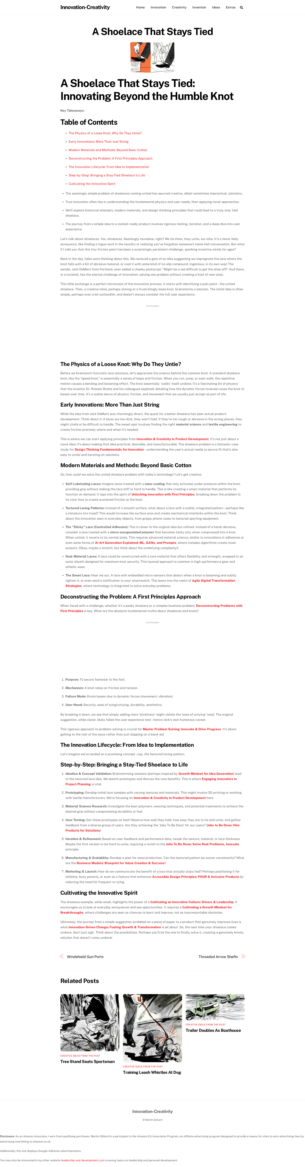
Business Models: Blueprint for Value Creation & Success (121, 863)
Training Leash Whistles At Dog (152, 1072)
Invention (199, 7)
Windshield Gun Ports (85, 957)
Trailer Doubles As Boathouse (213, 1030)
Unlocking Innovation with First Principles (163, 494)
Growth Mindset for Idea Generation (206, 774)
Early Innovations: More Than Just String (99, 141)
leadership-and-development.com (82, 1160)
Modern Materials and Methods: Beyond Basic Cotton (108, 150)
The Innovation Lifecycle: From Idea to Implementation (109, 167)
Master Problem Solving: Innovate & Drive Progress (182, 729)
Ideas (216, 7)
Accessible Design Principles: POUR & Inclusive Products (195, 877)
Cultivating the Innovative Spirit (92, 184)
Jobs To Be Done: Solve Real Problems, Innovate (202, 844)
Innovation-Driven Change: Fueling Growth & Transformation (115, 927)
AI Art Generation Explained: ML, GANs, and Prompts (135, 543)
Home (140, 7)
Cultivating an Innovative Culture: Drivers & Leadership (192, 902)
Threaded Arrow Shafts (218, 957)
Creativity (179, 7)
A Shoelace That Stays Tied (152, 31)
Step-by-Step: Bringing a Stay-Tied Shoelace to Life (107, 175)
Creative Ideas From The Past (80, 1055)
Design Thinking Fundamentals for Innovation (109, 449)
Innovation (158, 7)
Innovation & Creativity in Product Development (172, 439)
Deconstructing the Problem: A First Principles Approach (110, 158)
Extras (230, 7)
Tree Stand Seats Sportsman (87, 1061)
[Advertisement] (152, 332)
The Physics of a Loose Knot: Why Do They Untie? (105, 133)
